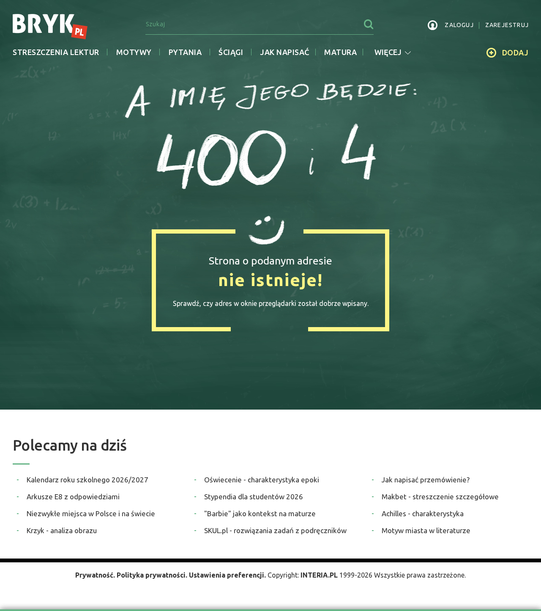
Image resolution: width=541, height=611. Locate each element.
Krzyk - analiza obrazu (62, 530)
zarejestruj (507, 25)
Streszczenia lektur (56, 52)
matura (340, 52)
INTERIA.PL (319, 575)
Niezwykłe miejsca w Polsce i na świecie (91, 513)
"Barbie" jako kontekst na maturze (260, 513)
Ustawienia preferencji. (227, 575)
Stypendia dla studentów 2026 (253, 497)
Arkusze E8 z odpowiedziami (73, 497)
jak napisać (284, 52)
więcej (388, 52)
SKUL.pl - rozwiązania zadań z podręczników (275, 530)
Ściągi (231, 52)
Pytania (185, 52)
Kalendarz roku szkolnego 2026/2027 (87, 480)
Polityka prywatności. (152, 575)
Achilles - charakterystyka (423, 513)
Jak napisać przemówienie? (426, 480)
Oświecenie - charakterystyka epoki (261, 480)
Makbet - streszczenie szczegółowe (440, 497)
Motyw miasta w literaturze (426, 530)
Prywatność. (95, 575)
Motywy (134, 52)
